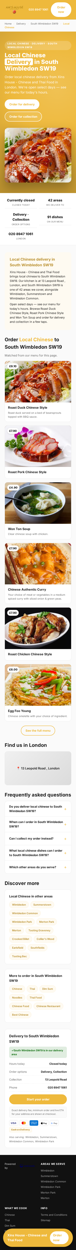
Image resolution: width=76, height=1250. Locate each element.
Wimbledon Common (25, 913)
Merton (16, 930)
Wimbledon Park (22, 921)
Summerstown (42, 904)
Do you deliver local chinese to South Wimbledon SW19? (35, 809)
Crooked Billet (20, 938)
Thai (32, 988)
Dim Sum (47, 988)
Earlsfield (17, 947)
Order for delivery (22, 104)
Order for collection (23, 116)
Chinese (17, 988)
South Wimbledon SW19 (44, 23)
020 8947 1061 (38, 9)
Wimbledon (19, 904)
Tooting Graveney (39, 930)
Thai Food (36, 997)
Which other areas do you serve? (32, 867)
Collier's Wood (45, 938)
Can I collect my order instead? (31, 838)
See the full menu (38, 730)
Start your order (38, 1099)
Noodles (17, 997)
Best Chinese (20, 1014)
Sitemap (45, 1220)
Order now (61, 9)
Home (8, 23)
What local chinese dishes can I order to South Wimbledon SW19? (35, 853)
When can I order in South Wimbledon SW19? (36, 824)
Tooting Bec (19, 956)
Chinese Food (20, 1006)
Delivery (21, 23)
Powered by (10, 1165)
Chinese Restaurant (48, 1006)
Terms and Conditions (54, 1214)
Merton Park (46, 921)
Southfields (37, 947)
